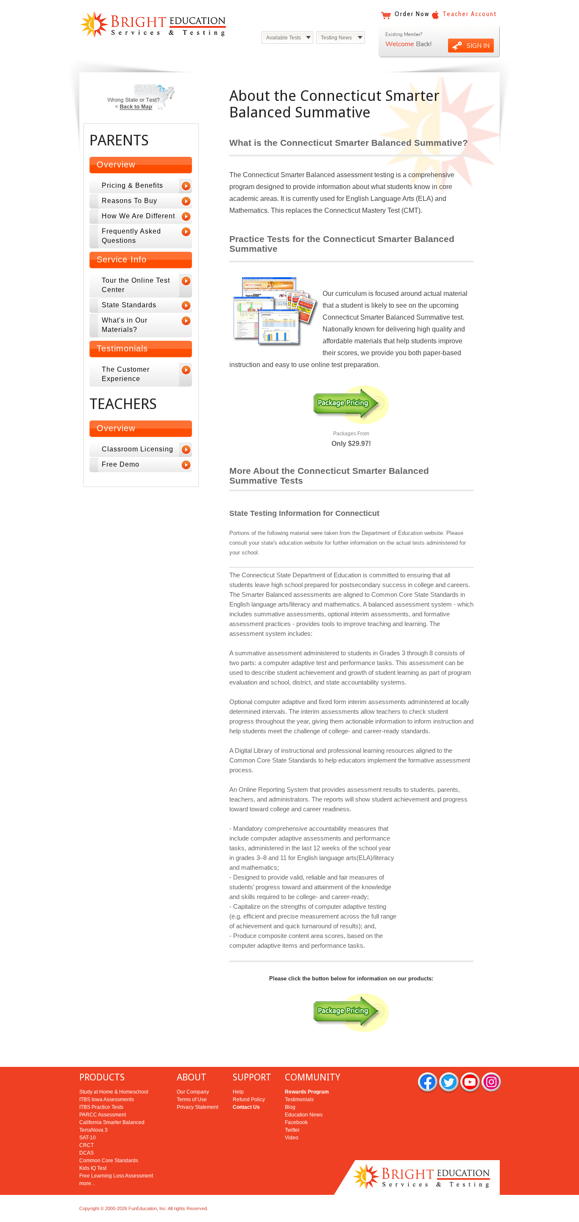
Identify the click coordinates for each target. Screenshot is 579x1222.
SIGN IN (478, 46)
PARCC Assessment (102, 1115)
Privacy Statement (197, 1107)
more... (87, 1183)
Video (291, 1138)
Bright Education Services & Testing (153, 24)
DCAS (86, 1153)
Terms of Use (192, 1099)
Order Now (412, 14)
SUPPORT (252, 1077)
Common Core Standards (108, 1161)
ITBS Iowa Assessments (106, 1099)
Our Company (193, 1092)
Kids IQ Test (92, 1168)
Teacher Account (470, 14)
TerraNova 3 (93, 1130)
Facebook (296, 1122)
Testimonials (299, 1099)
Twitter (292, 1130)
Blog (290, 1107)
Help (238, 1092)
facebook (427, 1083)
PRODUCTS (102, 1077)
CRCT (86, 1145)
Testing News (336, 38)
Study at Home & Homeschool (113, 1092)
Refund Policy (249, 1099)
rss (491, 1083)
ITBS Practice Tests (101, 1107)
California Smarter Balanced (112, 1122)
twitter (448, 1083)
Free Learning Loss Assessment (116, 1176)
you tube (470, 1083)
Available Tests (283, 38)
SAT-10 (87, 1138)
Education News (304, 1115)
